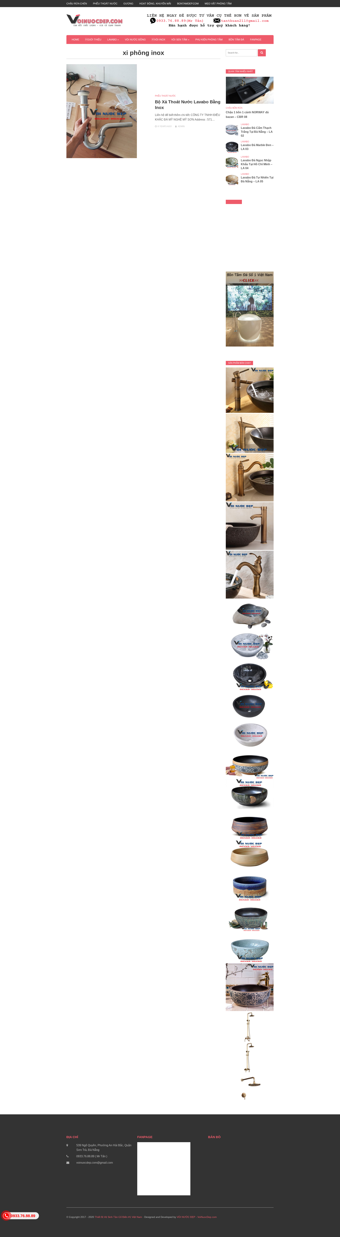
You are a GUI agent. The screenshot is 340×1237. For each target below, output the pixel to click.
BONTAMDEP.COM (188, 3)
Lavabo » (113, 39)
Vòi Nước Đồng (135, 39)
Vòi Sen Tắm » (180, 39)
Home (75, 39)
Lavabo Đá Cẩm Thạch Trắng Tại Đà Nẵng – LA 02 (257, 131)
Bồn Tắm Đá (236, 39)
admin (181, 126)
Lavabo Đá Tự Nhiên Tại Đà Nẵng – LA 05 (257, 179)
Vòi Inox (158, 39)
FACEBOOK (234, 202)
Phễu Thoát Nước (165, 96)
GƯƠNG (128, 3)
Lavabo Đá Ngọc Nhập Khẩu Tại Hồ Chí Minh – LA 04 (256, 164)
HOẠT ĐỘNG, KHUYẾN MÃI (155, 3)
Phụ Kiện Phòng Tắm (209, 39)
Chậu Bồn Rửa (234, 108)
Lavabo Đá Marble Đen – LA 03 (257, 147)
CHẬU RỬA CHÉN (76, 3)
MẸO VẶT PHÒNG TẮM (218, 3)
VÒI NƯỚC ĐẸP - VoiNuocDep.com (197, 1217)
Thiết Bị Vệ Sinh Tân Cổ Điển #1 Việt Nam (118, 1217)
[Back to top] (330, 1227)
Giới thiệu (93, 39)
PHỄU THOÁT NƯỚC (105, 3)
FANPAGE (255, 39)
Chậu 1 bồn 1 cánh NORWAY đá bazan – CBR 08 (247, 114)
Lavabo (245, 124)
